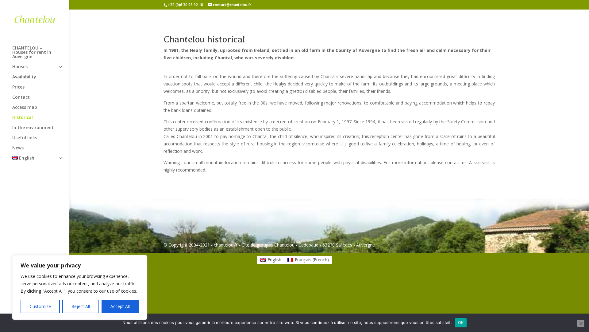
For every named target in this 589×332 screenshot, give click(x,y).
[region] (79, 287)
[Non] (580, 323)
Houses (20, 67)
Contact (21, 97)
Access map (24, 107)
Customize (40, 306)
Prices (18, 87)
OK (461, 322)
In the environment (33, 127)
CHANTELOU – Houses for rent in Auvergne (31, 52)
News (18, 148)
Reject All (80, 306)
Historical (22, 117)
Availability (24, 77)
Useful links (24, 138)
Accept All (120, 306)
